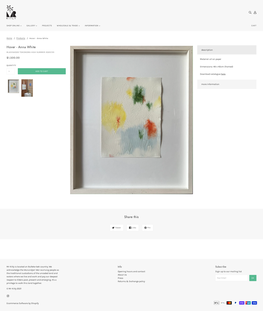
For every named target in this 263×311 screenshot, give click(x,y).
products (20, 38)
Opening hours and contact (131, 271)
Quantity (11, 65)
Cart (253, 25)
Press (120, 278)
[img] (250, 12)
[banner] (11, 12)
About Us (122, 274)
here (223, 74)
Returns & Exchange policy (131, 281)
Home (9, 38)
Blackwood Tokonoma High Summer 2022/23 (30, 52)
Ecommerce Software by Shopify (23, 303)
